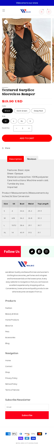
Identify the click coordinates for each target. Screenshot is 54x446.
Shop (7, 372)
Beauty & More (11, 314)
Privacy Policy (11, 378)
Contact (8, 366)
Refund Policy (11, 384)
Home (8, 360)
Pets (7, 331)
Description (15, 158)
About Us (9, 325)
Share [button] (7, 148)
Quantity (5, 128)
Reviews (31, 158)
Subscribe (27, 415)
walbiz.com (24, 443)
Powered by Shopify (32, 443)
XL (22, 121)
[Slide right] (48, 11)
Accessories (10, 337)
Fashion (8, 308)
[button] (4, 10)
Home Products (12, 319)
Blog (7, 343)
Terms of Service (12, 389)
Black (7, 110)
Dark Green (22, 110)
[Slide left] (41, 11)
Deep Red (38, 110)
